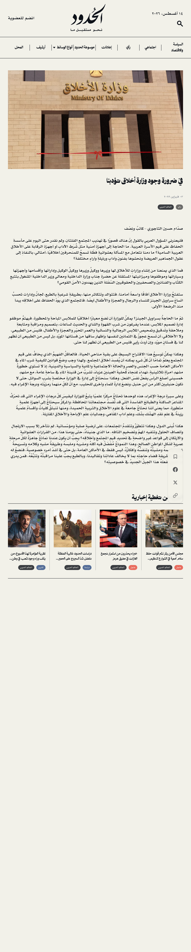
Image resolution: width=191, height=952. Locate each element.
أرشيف (40, 48)
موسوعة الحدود (85, 48)
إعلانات (106, 48)
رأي (128, 48)
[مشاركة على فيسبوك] (175, 470)
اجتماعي (150, 48)
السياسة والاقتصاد (177, 48)
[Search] (180, 24)
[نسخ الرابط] (175, 495)
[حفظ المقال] (175, 457)
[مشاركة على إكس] (175, 482)
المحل (19, 48)
